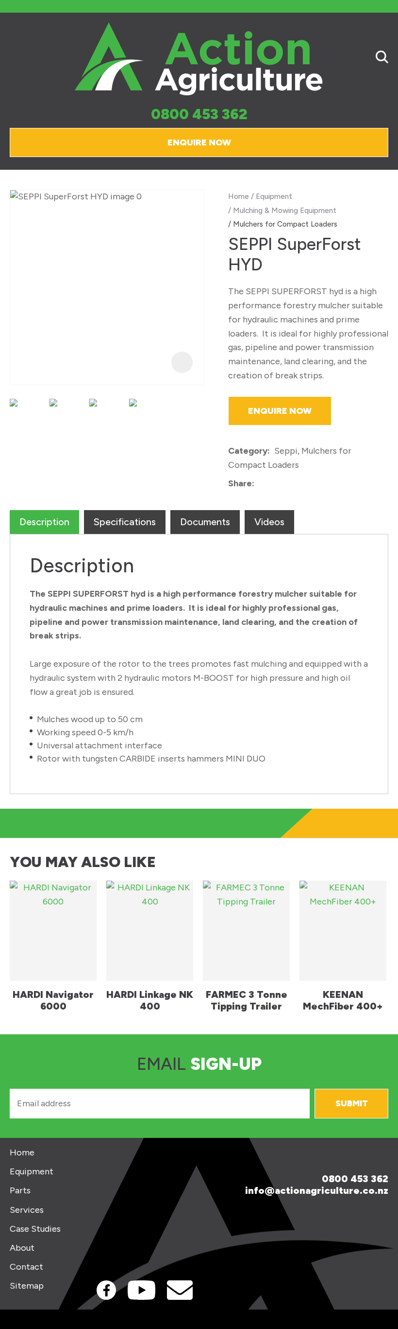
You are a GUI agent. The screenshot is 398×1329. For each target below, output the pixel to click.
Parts (20, 1191)
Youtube (141, 1290)
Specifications (125, 522)
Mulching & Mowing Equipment (284, 210)
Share (240, 483)
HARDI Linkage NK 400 (149, 1000)
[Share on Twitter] (273, 484)
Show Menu (15, 58)
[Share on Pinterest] (303, 484)
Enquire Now (199, 142)
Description (44, 522)
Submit (351, 1103)
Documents (205, 522)
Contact (26, 1267)
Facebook (106, 1290)
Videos (269, 522)
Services (27, 1210)
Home (238, 196)
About (22, 1248)
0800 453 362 (199, 114)
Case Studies (35, 1229)
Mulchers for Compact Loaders (285, 224)
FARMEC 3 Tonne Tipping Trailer (246, 1000)
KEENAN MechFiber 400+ (343, 1000)
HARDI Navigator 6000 (53, 1000)
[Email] (288, 484)
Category (247, 450)
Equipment (274, 196)
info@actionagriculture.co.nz (316, 1190)
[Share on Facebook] (260, 484)
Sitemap (27, 1286)
